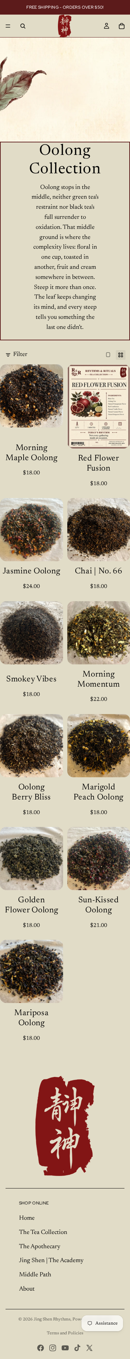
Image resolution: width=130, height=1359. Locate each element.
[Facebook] (40, 1348)
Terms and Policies (65, 1333)
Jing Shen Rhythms (52, 1319)
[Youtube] (65, 1348)
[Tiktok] (77, 1348)
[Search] (23, 26)
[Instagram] (53, 1348)
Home (27, 1218)
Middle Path (35, 1275)
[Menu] (8, 26)
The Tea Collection (43, 1232)
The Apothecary (39, 1247)
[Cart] (121, 26)
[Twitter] (89, 1348)
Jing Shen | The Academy (51, 1261)
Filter (20, 354)
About (27, 1289)
